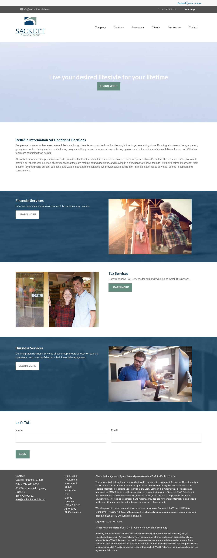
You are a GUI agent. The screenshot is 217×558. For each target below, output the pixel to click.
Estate (68, 486)
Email (114, 430)
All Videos (70, 508)
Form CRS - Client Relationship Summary (143, 527)
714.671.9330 (169, 9)
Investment (70, 483)
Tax (66, 494)
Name (19, 430)
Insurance (70, 490)
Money (68, 497)
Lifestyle (69, 501)
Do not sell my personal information (121, 515)
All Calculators (72, 512)
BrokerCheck (167, 476)
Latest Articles (72, 505)
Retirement (70, 479)
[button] (100, 27)
